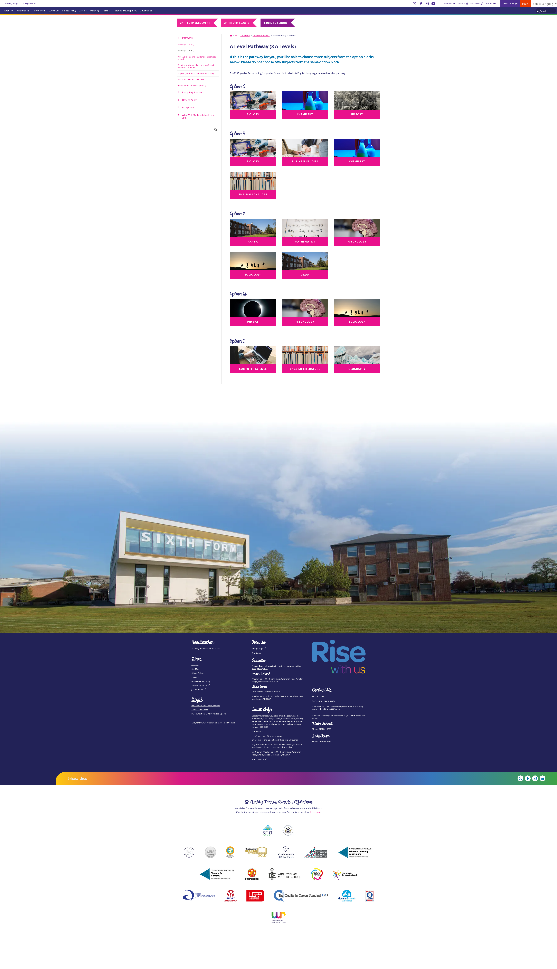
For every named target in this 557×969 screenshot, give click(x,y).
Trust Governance (199, 685)
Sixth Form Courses (261, 35)
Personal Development (125, 10)
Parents (107, 10)
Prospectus (188, 107)
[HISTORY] (357, 101)
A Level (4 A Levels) (186, 44)
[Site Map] (236, 35)
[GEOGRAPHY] (357, 356)
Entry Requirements (193, 92)
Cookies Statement (199, 709)
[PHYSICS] (253, 309)
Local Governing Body (200, 681)
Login (525, 3)
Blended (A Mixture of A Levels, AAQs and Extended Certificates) (196, 66)
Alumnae (448, 3)
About (7, 10)
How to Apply (189, 100)
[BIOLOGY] (253, 101)
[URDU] (305, 262)
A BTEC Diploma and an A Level (191, 79)
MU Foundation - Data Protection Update (208, 713)
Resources (509, 3)
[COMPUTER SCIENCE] (253, 356)
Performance (22, 10)
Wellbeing (95, 10)
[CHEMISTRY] (305, 101)
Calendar (461, 3)
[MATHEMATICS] (305, 229)
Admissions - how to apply (323, 701)
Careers (83, 10)
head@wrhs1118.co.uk (330, 709)
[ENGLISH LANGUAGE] (253, 182)
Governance (146, 10)
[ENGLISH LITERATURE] (305, 356)
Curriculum (54, 10)
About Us (195, 665)
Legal (196, 699)
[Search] (538, 10)
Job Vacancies (197, 689)
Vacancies (475, 3)
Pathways (187, 37)
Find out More (258, 759)
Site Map (195, 669)
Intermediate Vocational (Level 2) (192, 85)
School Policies (198, 673)
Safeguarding (69, 10)
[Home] (231, 35)
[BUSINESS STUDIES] (305, 149)
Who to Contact (318, 696)
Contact (489, 3)
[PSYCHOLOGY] (357, 229)
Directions (256, 653)
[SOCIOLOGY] (253, 262)
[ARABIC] (253, 229)
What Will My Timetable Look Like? (198, 116)
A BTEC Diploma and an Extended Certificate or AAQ (197, 57)
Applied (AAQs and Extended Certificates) (196, 73)
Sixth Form (39, 10)
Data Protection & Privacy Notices (205, 705)
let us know (315, 812)
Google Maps (257, 648)
